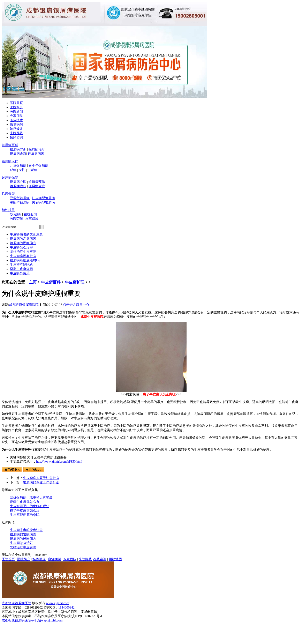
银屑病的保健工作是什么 (41, 482)
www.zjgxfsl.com (57, 603)
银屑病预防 (37, 182)
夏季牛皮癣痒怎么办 (24, 502)
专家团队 (16, 116)
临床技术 (16, 120)
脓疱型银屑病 (20, 202)
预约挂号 (8, 210)
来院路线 (16, 133)
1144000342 (66, 607)
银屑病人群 (10, 161)
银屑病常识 (18, 149)
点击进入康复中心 (76, 304)
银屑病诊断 (18, 153)
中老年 (32, 170)
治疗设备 (16, 129)
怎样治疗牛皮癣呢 (23, 251)
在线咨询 (30, 214)
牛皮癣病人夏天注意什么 (41, 478)
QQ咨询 (15, 214)
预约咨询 (16, 137)
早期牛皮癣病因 (21, 269)
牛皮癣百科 (51, 282)
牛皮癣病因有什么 (23, 256)
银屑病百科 (10, 145)
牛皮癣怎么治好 (21, 247)
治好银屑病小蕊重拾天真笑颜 (31, 497)
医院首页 (16, 103)
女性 (22, 170)
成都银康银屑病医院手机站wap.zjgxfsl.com (32, 620)
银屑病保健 (10, 177)
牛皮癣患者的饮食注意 (26, 234)
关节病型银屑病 (43, 202)
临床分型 (8, 193)
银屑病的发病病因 (23, 238)
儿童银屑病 (18, 165)
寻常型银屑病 (20, 198)
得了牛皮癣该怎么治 (24, 510)
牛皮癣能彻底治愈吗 (24, 514)
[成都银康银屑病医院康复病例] (104, 96)
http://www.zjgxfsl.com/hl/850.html (59, 461)
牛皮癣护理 (74, 282)
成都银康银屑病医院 (24, 304)
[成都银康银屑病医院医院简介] (58, 596)
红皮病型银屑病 (43, 198)
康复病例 (16, 124)
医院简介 (16, 107)
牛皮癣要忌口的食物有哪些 (29, 506)
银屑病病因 (36, 153)
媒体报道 (39, 559)
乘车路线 (31, 218)
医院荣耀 (16, 218)
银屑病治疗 (37, 149)
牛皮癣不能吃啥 (21, 264)
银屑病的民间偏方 (23, 243)
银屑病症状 (18, 186)
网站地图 (115, 559)
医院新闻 (16, 111)
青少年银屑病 (38, 165)
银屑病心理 (18, 182)
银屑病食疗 (37, 186)
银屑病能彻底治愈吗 (24, 260)
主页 (33, 282)
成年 (13, 170)
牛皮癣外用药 (20, 273)
